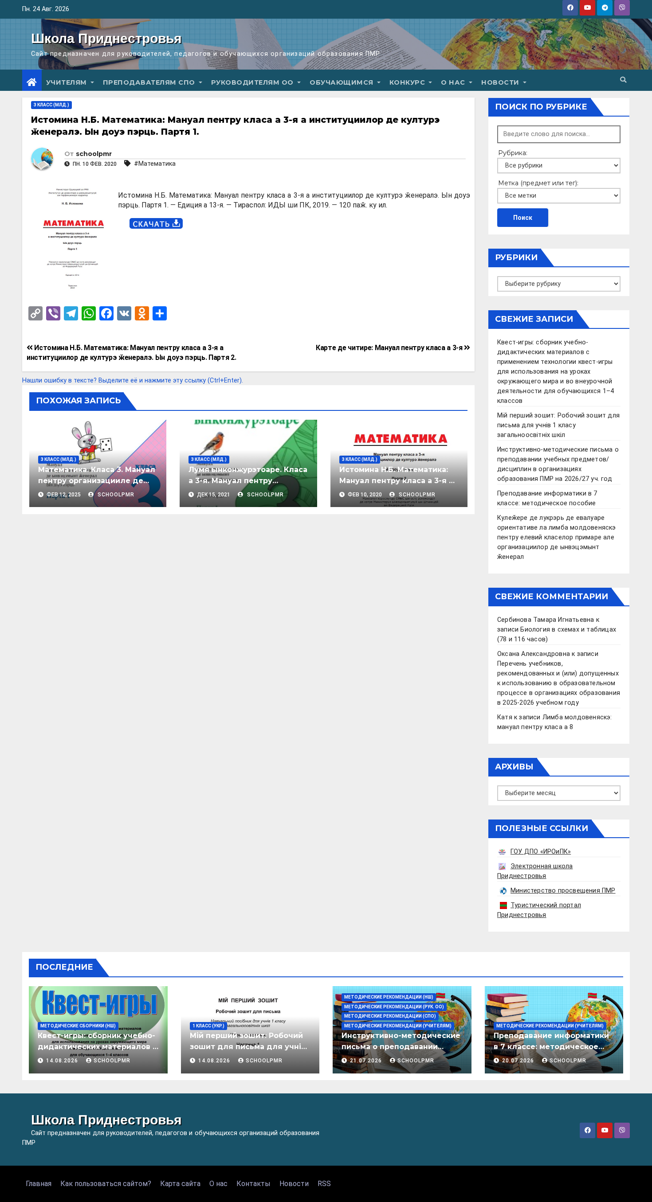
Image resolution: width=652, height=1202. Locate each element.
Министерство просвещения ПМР (563, 890)
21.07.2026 (367, 1061)
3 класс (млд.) (51, 104)
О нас (454, 82)
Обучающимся (342, 82)
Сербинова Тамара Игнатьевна (545, 620)
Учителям (67, 82)
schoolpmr (94, 154)
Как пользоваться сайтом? (105, 1183)
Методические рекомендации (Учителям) (398, 1025)
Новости (501, 82)
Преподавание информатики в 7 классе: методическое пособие (551, 1046)
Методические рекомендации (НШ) (388, 997)
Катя (504, 717)
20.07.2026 (519, 1061)
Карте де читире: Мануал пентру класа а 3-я (390, 347)
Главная (38, 1183)
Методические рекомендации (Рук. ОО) (394, 1006)
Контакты (253, 1183)
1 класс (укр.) (208, 1025)
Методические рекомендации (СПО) (390, 1016)
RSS (324, 1183)
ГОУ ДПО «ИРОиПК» (541, 851)
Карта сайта (180, 1183)
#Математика (155, 163)
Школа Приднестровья (106, 38)
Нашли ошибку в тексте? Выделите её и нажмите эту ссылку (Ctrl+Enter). (132, 380)
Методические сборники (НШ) (78, 1025)
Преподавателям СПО (150, 82)
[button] (623, 80)
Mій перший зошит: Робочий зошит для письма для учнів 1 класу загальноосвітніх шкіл (558, 425)
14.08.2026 (63, 1061)
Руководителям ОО (253, 82)
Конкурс (408, 82)
